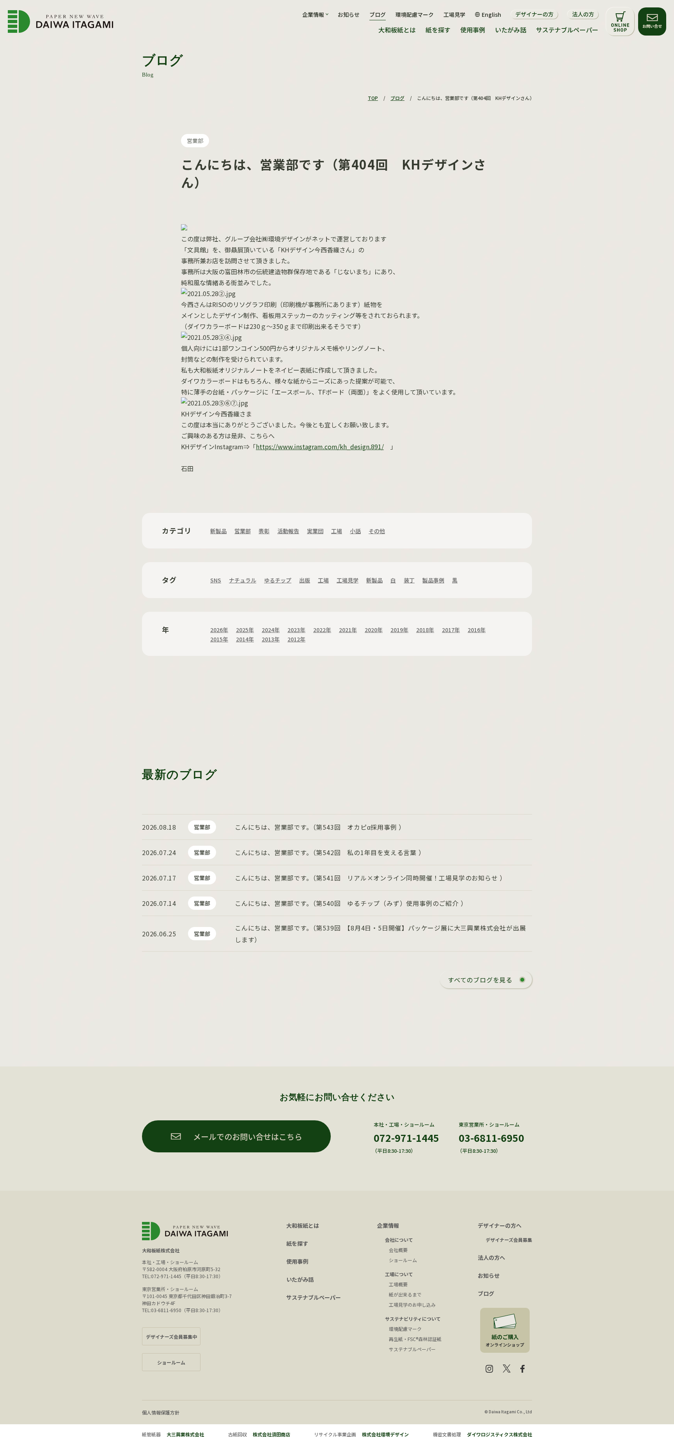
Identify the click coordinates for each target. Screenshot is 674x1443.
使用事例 (472, 30)
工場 (336, 531)
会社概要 (398, 1250)
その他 (377, 531)
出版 (304, 580)
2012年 (296, 639)
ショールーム (403, 1260)
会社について (399, 1239)
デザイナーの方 (534, 14)
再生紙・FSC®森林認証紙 (415, 1339)
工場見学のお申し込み (412, 1304)
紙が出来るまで (405, 1294)
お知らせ (349, 14)
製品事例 (433, 580)
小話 (355, 531)
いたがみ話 (510, 30)
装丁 (409, 580)
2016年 (477, 630)
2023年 (296, 630)
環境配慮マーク (415, 14)
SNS (215, 580)
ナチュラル (242, 580)
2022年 (322, 630)
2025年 (245, 630)
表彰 (264, 531)
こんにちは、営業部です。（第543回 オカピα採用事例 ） (320, 827)
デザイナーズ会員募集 (509, 1239)
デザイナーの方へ (499, 1225)
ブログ (377, 14)
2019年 (399, 630)
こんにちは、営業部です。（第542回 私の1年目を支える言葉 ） (330, 852)
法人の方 (583, 14)
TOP (373, 98)
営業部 (195, 141)
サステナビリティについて (413, 1318)
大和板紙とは (397, 30)
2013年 (271, 639)
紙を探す (438, 30)
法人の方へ (491, 1257)
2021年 (348, 630)
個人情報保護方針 (160, 1412)
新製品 (218, 531)
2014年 (245, 639)
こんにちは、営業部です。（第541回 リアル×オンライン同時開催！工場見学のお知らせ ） (370, 877)
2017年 (451, 630)
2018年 (425, 630)
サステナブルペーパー (567, 30)
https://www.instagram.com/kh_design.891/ (320, 446)
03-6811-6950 (491, 1137)
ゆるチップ (277, 580)
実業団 (315, 531)
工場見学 (454, 14)
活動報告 (288, 531)
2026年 (219, 630)
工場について (399, 1274)
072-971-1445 (406, 1137)
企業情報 (388, 1225)
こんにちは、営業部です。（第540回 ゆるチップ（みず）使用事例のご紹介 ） (351, 903)
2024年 (271, 630)
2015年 (219, 639)
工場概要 (398, 1284)
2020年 (374, 630)
